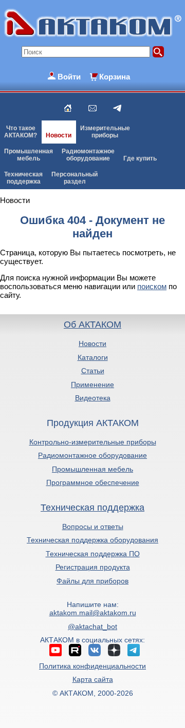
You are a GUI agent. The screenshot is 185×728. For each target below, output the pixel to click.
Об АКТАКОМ (92, 324)
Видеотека (92, 398)
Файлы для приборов (92, 581)
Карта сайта (92, 679)
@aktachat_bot (92, 626)
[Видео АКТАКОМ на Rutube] (75, 650)
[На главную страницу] (68, 108)
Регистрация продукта (92, 567)
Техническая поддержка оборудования (92, 540)
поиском (151, 286)
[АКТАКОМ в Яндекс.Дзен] (114, 650)
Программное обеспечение (92, 482)
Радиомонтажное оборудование (92, 455)
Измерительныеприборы (105, 132)
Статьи (92, 371)
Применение (92, 384)
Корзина (114, 76)
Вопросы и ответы (92, 526)
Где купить (140, 158)
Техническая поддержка (92, 507)
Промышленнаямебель (28, 155)
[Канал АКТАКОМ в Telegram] (133, 650)
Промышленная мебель (92, 469)
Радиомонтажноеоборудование (88, 155)
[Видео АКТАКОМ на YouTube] (55, 650)
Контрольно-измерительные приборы (92, 442)
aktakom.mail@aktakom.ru (92, 613)
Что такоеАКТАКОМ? (20, 132)
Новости (58, 135)
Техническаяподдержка (23, 178)
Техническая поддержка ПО (93, 554)
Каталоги (93, 357)
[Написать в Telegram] (117, 108)
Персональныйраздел (74, 178)
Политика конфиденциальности (92, 666)
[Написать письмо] (92, 108)
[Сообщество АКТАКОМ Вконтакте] (94, 650)
